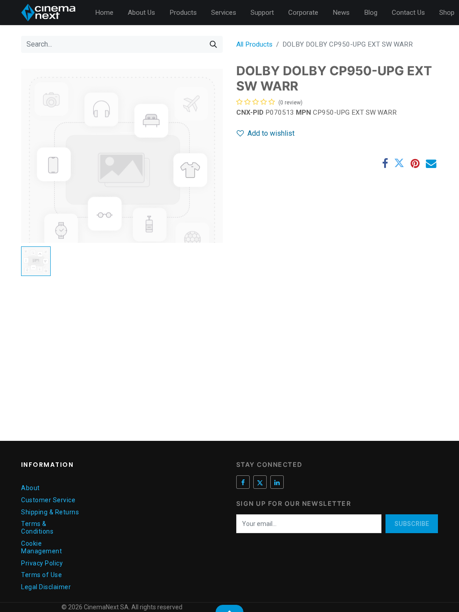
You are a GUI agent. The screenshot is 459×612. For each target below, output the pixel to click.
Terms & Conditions (37, 527)
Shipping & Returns (50, 512)
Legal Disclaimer (46, 586)
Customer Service (48, 500)
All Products (254, 44)
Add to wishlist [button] (270, 133)
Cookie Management (41, 547)
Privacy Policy (42, 563)
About (30, 487)
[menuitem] (104, 13)
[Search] (213, 44)
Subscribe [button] (411, 523)
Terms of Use (41, 574)
